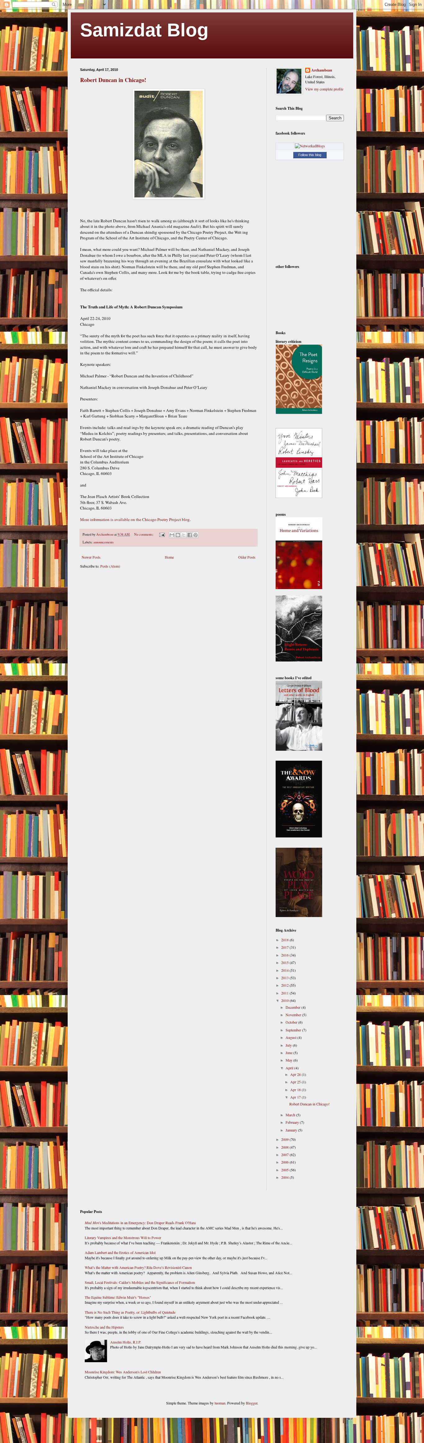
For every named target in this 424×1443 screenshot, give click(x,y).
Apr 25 (296, 1081)
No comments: (144, 534)
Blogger (251, 1402)
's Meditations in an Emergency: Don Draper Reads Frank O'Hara (140, 1222)
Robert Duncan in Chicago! (113, 80)
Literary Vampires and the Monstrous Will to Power (123, 1237)
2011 (285, 992)
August (291, 1037)
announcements (103, 542)
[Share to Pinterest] (195, 535)
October (292, 1022)
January (292, 1129)
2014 (285, 970)
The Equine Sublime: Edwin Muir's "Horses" (118, 1297)
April (290, 1067)
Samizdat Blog (144, 30)
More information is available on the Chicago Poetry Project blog (135, 519)
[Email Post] (162, 534)
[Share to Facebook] (190, 535)
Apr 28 (296, 1074)
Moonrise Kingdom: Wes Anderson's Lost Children (123, 1371)
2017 (285, 947)
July (289, 1045)
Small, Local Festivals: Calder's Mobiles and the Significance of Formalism (140, 1282)
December (293, 1007)
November (294, 1014)
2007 (285, 1154)
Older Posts (246, 557)
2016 (285, 954)
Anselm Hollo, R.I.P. (125, 1341)
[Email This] (172, 535)
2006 (285, 1161)
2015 (285, 962)
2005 (285, 1169)
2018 (285, 939)
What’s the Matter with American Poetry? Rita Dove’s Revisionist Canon (138, 1267)
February (293, 1122)
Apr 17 (296, 1097)
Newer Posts (91, 557)
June (289, 1052)
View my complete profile (324, 88)
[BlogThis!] (178, 535)
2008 (285, 1147)
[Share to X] (184, 535)
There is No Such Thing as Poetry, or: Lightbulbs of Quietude (130, 1312)
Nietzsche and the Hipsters (104, 1327)
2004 (285, 1177)
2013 (285, 977)
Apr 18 (296, 1089)
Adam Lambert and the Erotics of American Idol (120, 1252)
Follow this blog (309, 155)
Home (169, 557)
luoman (219, 1402)
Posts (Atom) (110, 566)
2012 (285, 985)
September (294, 1029)
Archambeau (321, 70)
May (289, 1060)
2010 (285, 1000)
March (291, 1114)
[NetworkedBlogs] (310, 145)
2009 (285, 1139)
